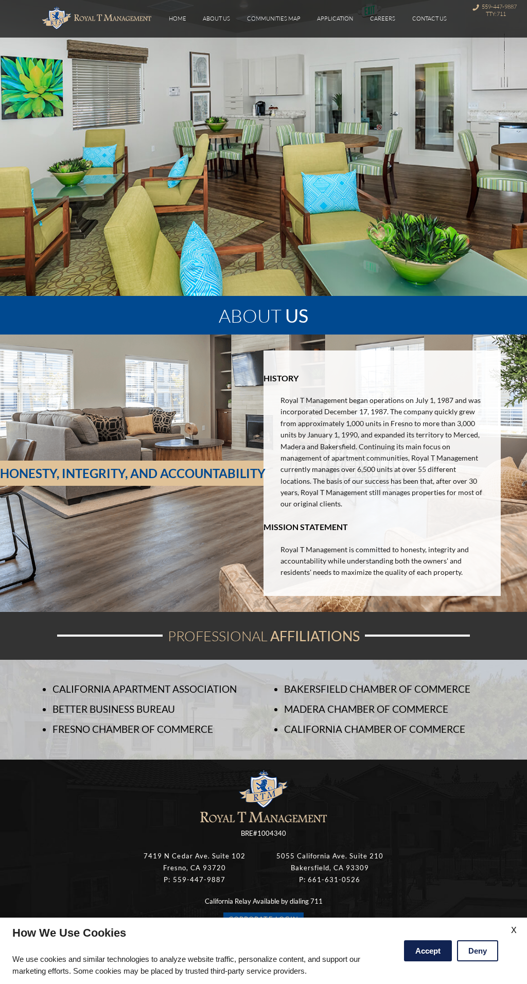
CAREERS (382, 18)
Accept (428, 950)
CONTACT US (429, 18)
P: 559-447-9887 (194, 879)
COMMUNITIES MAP (274, 18)
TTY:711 (496, 13)
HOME (177, 18)
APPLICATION (335, 18)
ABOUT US (216, 18)
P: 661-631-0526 (329, 879)
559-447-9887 (499, 6)
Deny (477, 950)
